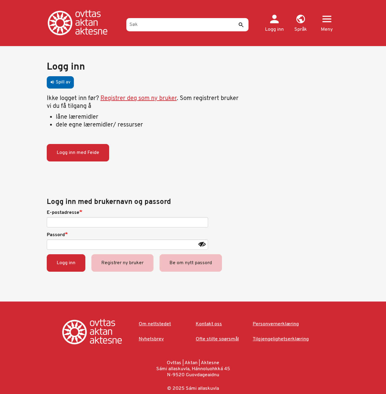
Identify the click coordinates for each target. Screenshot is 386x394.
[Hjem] (84, 22)
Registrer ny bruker (122, 263)
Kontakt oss (209, 324)
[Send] (240, 24)
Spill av (60, 82)
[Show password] (202, 244)
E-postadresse (63, 213)
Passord (56, 235)
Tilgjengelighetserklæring (281, 339)
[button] (300, 23)
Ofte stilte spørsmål (217, 339)
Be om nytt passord (190, 263)
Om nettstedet (155, 324)
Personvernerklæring (276, 324)
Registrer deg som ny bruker (138, 98)
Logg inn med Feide (78, 153)
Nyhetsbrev (151, 339)
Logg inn (66, 263)
